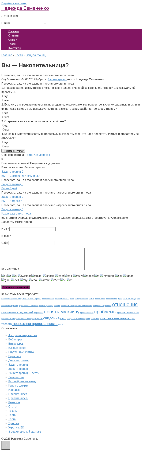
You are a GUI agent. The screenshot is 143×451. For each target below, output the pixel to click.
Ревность (14, 402)
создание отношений (76, 319)
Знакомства (16, 377)
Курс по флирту (18, 385)
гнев (72, 299)
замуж (91, 299)
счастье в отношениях (115, 318)
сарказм (39, 319)
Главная (13, 31)
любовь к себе (67, 305)
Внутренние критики (21, 352)
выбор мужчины (62, 299)
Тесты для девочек (37, 154)
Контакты (14, 48)
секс (63, 318)
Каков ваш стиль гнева (16, 213)
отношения (125, 304)
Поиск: (6, 22)
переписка (38, 313)
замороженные (81, 299)
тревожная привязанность (35, 324)
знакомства (100, 299)
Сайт (4, 242)
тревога (6, 324)
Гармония (14, 356)
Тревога (13, 423)
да (6, 96)
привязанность (86, 313)
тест (133, 319)
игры (120, 299)
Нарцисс (14, 389)
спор (88, 319)
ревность (5, 319)
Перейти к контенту (14, 3)
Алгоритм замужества (22, 335)
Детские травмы (18, 360)
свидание (51, 318)
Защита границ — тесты (24, 373)
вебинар (5, 299)
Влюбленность (17, 347)
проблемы (105, 311)
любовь (57, 305)
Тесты (12, 44)
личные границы (46, 305)
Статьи (12, 39)
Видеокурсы (16, 343)
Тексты (12, 410)
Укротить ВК (16, 427)
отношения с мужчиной (17, 312)
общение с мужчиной (102, 305)
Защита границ (57, 79)
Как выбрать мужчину (22, 381)
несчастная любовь (83, 305)
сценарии (95, 319)
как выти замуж (129, 299)
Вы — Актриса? (11, 200)
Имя (5, 228)
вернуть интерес (29, 298)
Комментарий (10, 268)
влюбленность (48, 299)
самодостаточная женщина (22, 319)
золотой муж (111, 299)
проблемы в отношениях (128, 313)
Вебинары (15, 339)
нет (7, 100)
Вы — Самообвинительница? (20, 175)
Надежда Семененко (25, 8)
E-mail (6, 235)
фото (60, 324)
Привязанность (18, 393)
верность (13, 299)
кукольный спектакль (28, 305)
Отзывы (13, 35)
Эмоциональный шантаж (24, 431)
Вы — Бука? (9, 188)
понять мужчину (62, 311)
